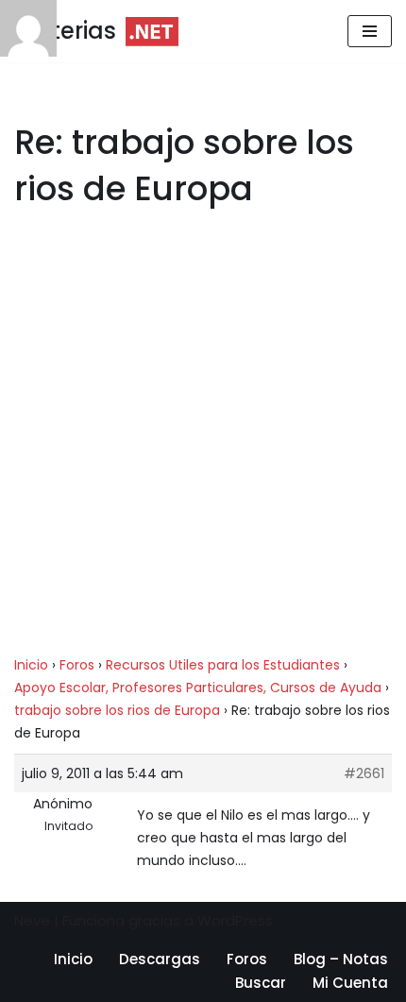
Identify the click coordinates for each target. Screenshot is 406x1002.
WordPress (235, 920)
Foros (76, 664)
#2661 (364, 773)
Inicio (31, 664)
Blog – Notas (341, 959)
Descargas (159, 959)
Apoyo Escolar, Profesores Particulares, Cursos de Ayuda (197, 687)
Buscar (260, 983)
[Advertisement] (203, 443)
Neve (32, 920)
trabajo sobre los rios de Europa (117, 710)
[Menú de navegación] (369, 31)
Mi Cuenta (350, 983)
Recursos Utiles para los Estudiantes (223, 664)
